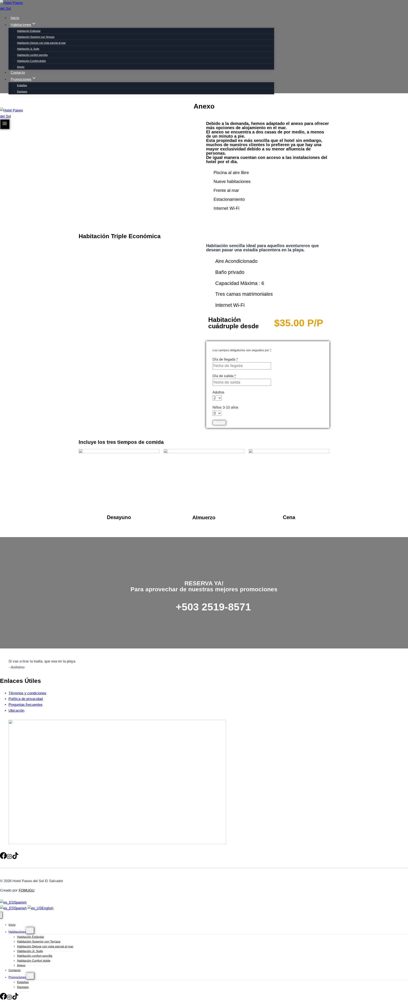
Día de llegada (225, 359)
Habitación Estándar (29, 31)
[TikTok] (15, 102)
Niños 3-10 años (225, 407)
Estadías (22, 85)
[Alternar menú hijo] (30, 930)
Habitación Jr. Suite (28, 48)
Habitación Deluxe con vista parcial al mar (41, 42)
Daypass (22, 91)
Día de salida (224, 376)
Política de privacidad (25, 699)
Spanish (20, 902)
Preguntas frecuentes (25, 705)
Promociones (17, 977)
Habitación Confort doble (31, 60)
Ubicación (16, 711)
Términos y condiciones (27, 693)
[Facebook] (3, 102)
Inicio (15, 18)
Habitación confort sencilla (32, 55)
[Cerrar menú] (1, 915)
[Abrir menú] (5, 124)
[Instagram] (9, 102)
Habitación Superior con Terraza (35, 36)
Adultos (218, 392)
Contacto (18, 73)
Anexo (20, 66)
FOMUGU (26, 890)
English (47, 908)
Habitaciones (17, 931)
